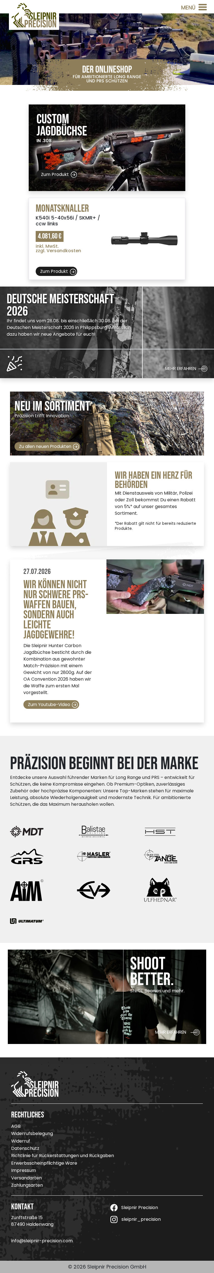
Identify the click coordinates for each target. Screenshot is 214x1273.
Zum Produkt (55, 174)
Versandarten (26, 1178)
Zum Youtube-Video (49, 704)
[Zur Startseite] (34, 15)
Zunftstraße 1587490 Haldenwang (32, 1220)
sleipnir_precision (141, 1219)
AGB (16, 1126)
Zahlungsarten (27, 1185)
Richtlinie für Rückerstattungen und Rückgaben (62, 1155)
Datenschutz (25, 1148)
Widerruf (20, 1141)
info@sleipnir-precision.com (42, 1241)
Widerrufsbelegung (32, 1133)
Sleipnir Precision (139, 1207)
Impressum (23, 1170)
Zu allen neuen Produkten (45, 446)
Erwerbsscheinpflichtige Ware (44, 1163)
